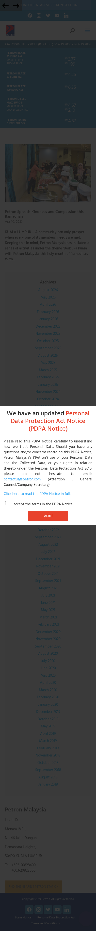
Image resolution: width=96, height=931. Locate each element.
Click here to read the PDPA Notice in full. (37, 494)
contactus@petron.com (22, 479)
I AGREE (48, 516)
